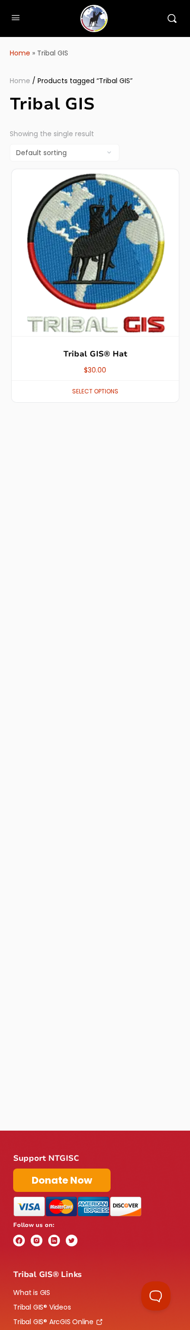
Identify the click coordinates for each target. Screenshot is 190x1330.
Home (20, 53)
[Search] (172, 18)
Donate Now (62, 1180)
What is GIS (31, 1292)
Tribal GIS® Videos (42, 1307)
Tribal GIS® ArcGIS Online (53, 1322)
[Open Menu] (15, 17)
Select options (95, 391)
